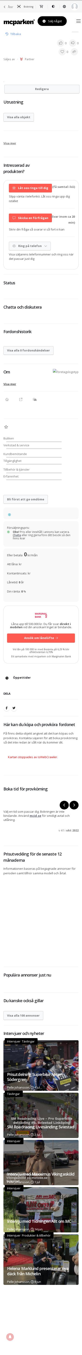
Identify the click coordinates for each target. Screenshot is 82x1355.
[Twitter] (14, 708)
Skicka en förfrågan (32, 218)
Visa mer (9, 143)
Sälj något (54, 21)
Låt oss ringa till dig (32, 188)
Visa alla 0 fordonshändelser (28, 350)
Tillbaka (15, 34)
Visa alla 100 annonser (23, 1015)
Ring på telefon (30, 246)
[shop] (41, 6)
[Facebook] (6, 708)
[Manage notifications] (10, 1337)
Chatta (17, 535)
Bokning (28, 6)
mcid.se (35, 816)
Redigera (42, 89)
